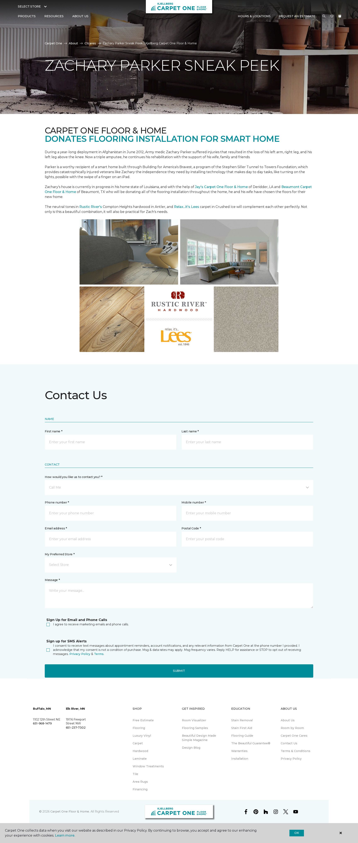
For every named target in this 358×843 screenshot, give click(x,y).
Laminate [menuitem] (140, 759)
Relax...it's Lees (186, 207)
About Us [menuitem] (288, 720)
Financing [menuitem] (140, 789)
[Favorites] (332, 16)
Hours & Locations (254, 16)
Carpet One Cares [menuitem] (294, 735)
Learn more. (65, 835)
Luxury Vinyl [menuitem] (142, 735)
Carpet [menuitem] (138, 743)
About (73, 43)
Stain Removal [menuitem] (242, 720)
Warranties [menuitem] (239, 751)
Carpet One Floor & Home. (70, 811)
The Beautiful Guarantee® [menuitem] (250, 743)
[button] (324, 16)
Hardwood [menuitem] (140, 751)
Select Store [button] (29, 6)
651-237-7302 (76, 727)
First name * (53, 431)
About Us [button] (80, 16)
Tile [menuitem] (135, 774)
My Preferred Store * (59, 554)
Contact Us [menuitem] (289, 743)
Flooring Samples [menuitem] (195, 728)
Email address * (56, 528)
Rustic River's (90, 207)
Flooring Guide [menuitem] (242, 735)
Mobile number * (193, 502)
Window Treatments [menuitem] (148, 766)
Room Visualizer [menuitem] (194, 720)
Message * (52, 580)
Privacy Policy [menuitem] (291, 759)
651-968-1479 (42, 723)
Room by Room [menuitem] (292, 728)
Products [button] (27, 16)
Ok (296, 833)
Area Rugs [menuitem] (140, 782)
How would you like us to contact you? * (73, 476)
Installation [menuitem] (239, 759)
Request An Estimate (297, 16)
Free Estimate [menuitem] (143, 720)
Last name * (190, 431)
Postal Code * (191, 528)
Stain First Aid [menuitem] (241, 728)
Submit (179, 671)
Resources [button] (54, 16)
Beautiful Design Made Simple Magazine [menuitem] (199, 738)
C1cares (90, 43)
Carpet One (53, 43)
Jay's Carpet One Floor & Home (221, 187)
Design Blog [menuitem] (191, 748)
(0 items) (339, 16)
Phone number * (57, 502)
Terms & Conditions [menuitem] (295, 751)
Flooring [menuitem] (139, 728)
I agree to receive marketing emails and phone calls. (91, 624)
